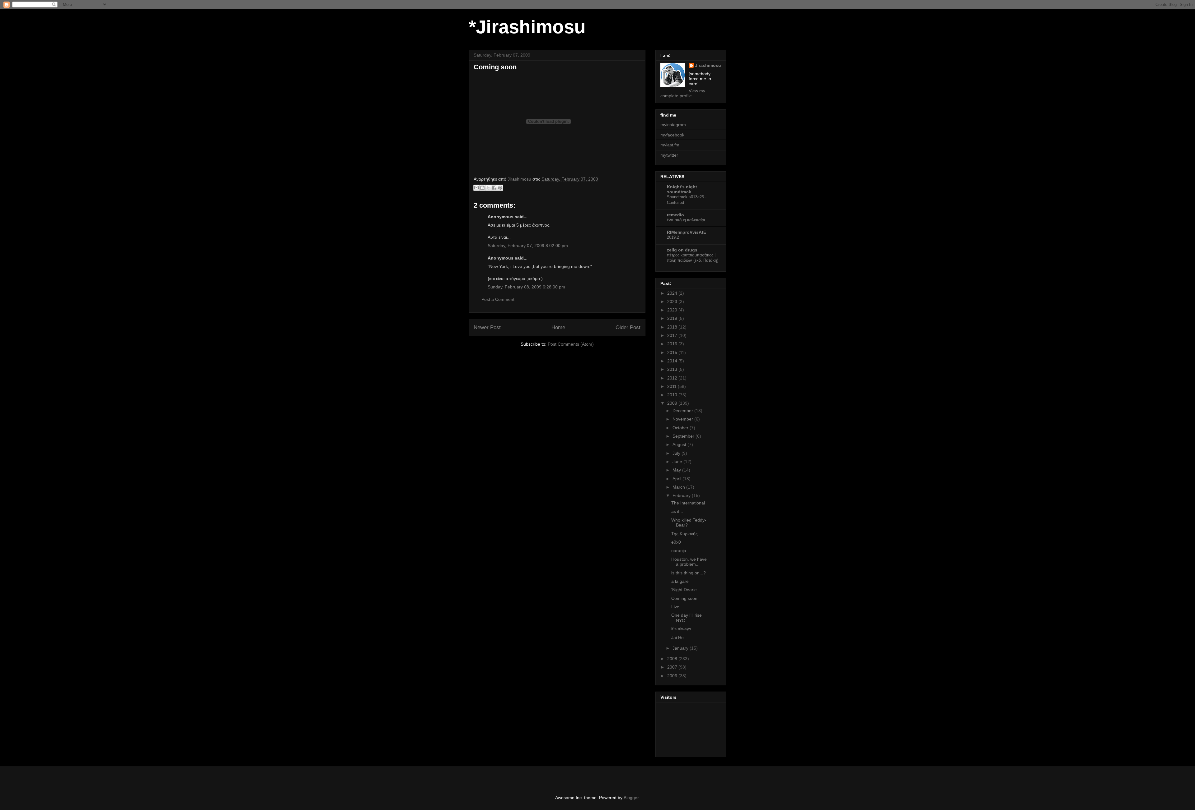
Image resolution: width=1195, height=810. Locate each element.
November (683, 419)
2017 (672, 335)
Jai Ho (677, 637)
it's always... (683, 628)
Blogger (631, 797)
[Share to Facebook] (494, 188)
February (682, 495)
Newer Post (487, 327)
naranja (678, 550)
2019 (672, 318)
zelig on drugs (682, 249)
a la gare (680, 581)
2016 (672, 343)
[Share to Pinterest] (500, 188)
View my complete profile (682, 93)
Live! (676, 606)
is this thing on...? (688, 572)
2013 (672, 369)
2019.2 (673, 237)
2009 (672, 403)
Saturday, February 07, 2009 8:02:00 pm (528, 245)
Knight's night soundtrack (682, 189)
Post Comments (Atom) (571, 344)
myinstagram (673, 124)
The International (688, 502)
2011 (672, 386)
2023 (672, 301)
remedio (675, 214)
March (679, 487)
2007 (672, 667)
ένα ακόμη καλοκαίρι (686, 220)
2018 (672, 326)
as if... (677, 511)
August (679, 444)
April (677, 478)
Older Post (628, 327)
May (677, 469)
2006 (672, 675)
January (681, 648)
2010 (672, 394)
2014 (672, 360)
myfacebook (672, 134)
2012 (672, 377)
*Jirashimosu (527, 26)
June (677, 461)
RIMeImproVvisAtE (686, 232)
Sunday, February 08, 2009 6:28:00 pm (526, 286)
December (683, 410)
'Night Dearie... (686, 589)
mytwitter (669, 155)
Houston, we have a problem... (689, 562)
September (684, 436)
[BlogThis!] (482, 188)
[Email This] (476, 188)
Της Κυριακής (684, 533)
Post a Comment (497, 299)
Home (558, 327)
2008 (672, 658)
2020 (672, 309)
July (677, 453)
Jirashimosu (708, 65)
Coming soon (684, 598)
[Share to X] (488, 188)
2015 (672, 352)
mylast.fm (669, 144)
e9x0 (676, 542)
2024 (672, 293)
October (681, 427)
